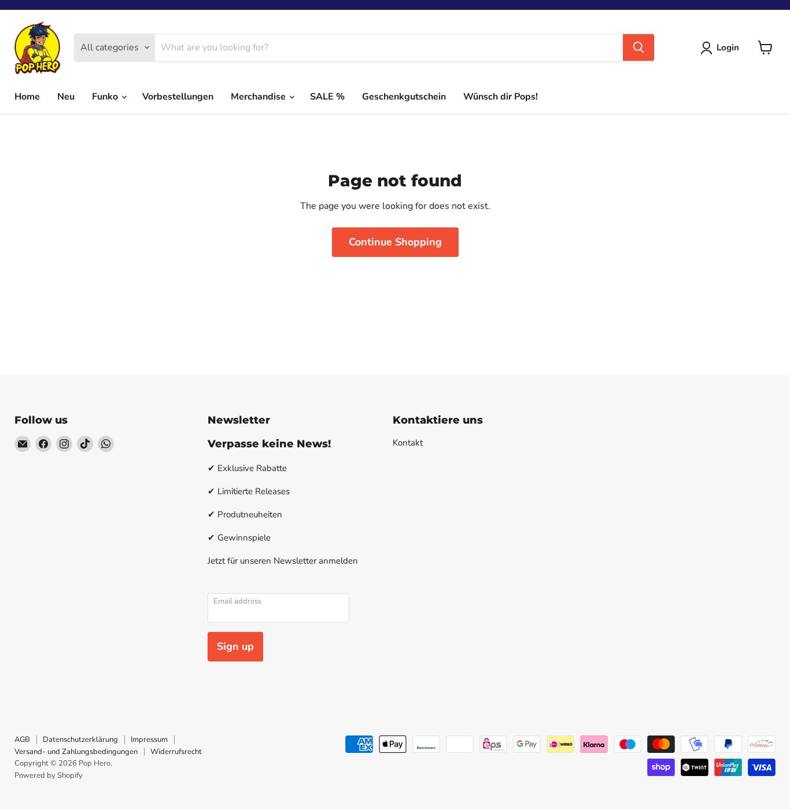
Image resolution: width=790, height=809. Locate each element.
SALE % (327, 96)
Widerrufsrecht (176, 752)
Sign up (235, 646)
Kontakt (408, 442)
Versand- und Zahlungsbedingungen (76, 752)
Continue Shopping (395, 242)
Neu (66, 96)
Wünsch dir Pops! (500, 96)
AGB (22, 739)
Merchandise (259, 96)
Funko (106, 96)
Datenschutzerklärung (80, 739)
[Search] (638, 47)
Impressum (149, 739)
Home (27, 96)
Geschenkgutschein (404, 96)
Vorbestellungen (177, 96)
